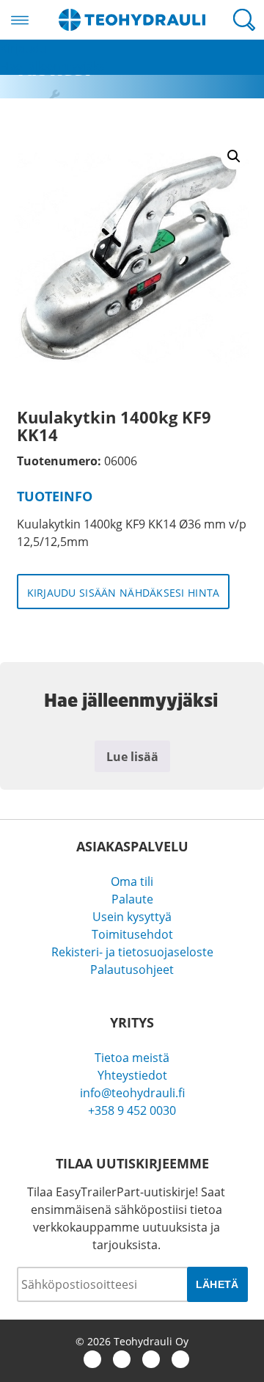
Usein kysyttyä (132, 917)
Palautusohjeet (132, 969)
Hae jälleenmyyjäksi (54, 66)
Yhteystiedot (132, 1075)
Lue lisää (132, 757)
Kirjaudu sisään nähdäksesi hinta (123, 593)
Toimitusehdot (132, 934)
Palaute (132, 899)
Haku (244, 20)
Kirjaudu (23, 48)
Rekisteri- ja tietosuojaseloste (132, 952)
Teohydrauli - (132, 20)
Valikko (20, 20)
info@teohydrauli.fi (132, 1093)
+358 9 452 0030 (132, 1110)
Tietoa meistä (132, 1058)
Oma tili (132, 881)
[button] (234, 156)
